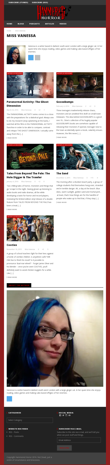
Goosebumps (64, 102)
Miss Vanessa (26, 110)
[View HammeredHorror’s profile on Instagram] (66, 415)
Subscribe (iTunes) (18, 2)
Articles (49, 24)
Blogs (21, 24)
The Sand (62, 173)
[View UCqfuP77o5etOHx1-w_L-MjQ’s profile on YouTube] (69, 415)
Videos (63, 24)
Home (9, 24)
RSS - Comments (16, 436)
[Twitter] (95, 2)
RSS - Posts (14, 432)
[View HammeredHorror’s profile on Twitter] (63, 415)
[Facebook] (85, 2)
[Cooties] (30, 228)
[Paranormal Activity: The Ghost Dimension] (30, 85)
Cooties (12, 245)
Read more (12, 138)
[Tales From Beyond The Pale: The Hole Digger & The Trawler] (30, 157)
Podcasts (34, 24)
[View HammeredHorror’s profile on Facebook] (60, 415)
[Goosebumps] (79, 85)
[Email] (100, 2)
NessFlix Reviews (15, 73)
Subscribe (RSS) (40, 2)
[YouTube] (90, 2)
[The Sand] (79, 157)
